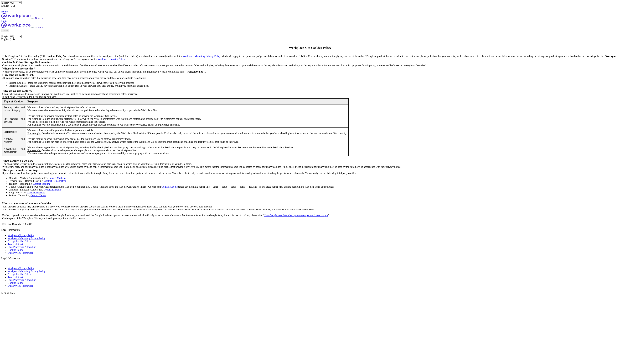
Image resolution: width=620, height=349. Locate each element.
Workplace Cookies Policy (111, 59)
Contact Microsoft (36, 192)
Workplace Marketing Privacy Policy (202, 56)
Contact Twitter (38, 195)
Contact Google (169, 186)
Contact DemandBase (55, 181)
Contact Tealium (41, 183)
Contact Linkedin (52, 189)
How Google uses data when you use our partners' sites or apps (296, 215)
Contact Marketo (57, 178)
